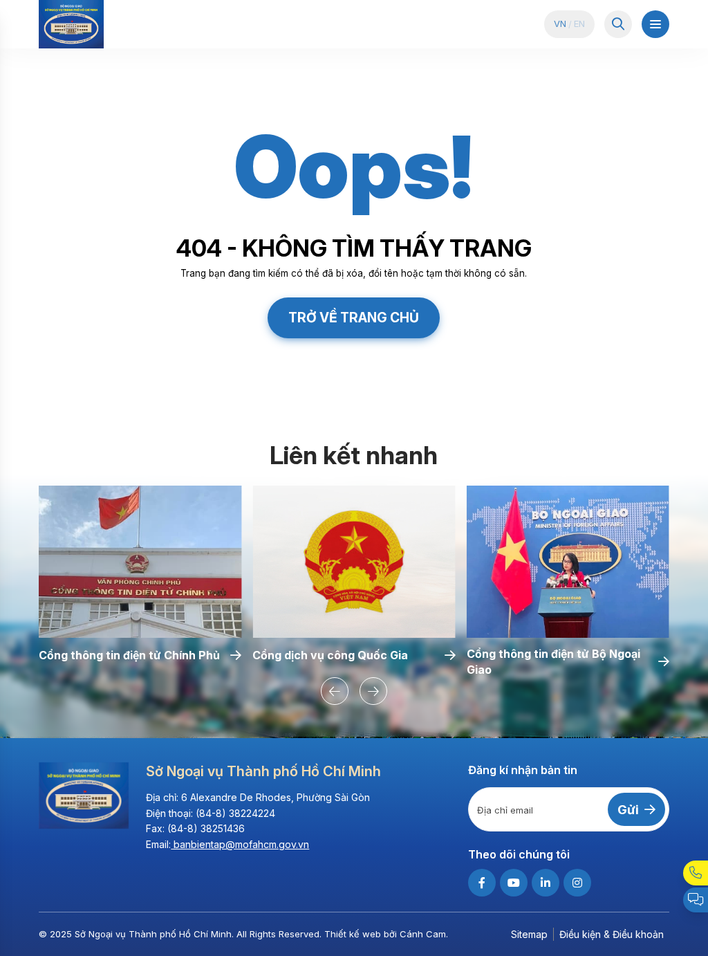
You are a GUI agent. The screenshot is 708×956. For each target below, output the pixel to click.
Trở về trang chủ (353, 317)
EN (579, 24)
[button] (334, 691)
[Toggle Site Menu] (655, 24)
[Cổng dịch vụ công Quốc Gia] (353, 562)
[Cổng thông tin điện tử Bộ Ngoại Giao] (568, 562)
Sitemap (529, 934)
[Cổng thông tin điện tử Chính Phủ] (140, 562)
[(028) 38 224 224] (695, 873)
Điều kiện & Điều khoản (611, 934)
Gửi (628, 809)
